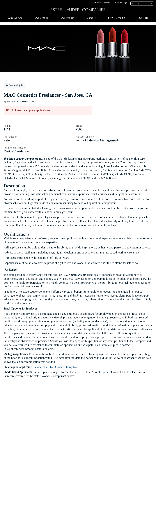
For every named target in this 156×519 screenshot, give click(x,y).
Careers (91, 17)
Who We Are (15, 17)
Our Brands (41, 17)
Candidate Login (120, 3)
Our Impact (67, 17)
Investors (143, 17)
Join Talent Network (101, 3)
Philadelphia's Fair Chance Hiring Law (55, 367)
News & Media (116, 17)
